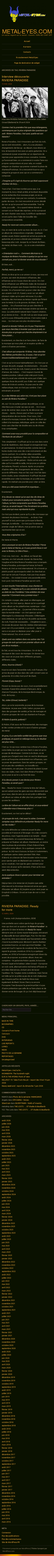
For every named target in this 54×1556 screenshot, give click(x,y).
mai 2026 (6, 1130)
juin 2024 (5, 1204)
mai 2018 (6, 1438)
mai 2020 (6, 1361)
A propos (27, 47)
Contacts (27, 52)
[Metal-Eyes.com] (27, 27)
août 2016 (6, 1506)
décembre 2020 (8, 1339)
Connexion (6, 1533)
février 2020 (7, 1371)
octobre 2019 (7, 1384)
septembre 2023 (9, 1233)
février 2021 (7, 1332)
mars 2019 (6, 1406)
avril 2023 (6, 1249)
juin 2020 (5, 1358)
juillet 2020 (6, 1355)
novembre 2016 (8, 1496)
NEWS (4, 1050)
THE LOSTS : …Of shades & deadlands (29, 1106)
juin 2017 (5, 1474)
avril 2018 (6, 1442)
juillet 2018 (6, 1432)
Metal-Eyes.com (27, 31)
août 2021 (6, 1313)
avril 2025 (6, 1172)
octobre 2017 (7, 1461)
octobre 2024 (7, 1191)
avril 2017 (6, 1480)
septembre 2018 (9, 1425)
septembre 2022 (9, 1271)
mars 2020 (6, 1368)
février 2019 (7, 1409)
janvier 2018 (7, 1451)
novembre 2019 (8, 1380)
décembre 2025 (8, 1146)
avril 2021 (6, 1326)
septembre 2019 (9, 1387)
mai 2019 (6, 1400)
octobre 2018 (7, 1422)
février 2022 (7, 1294)
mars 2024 (6, 1214)
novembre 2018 (8, 1419)
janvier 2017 (7, 1490)
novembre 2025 (8, 1149)
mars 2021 (6, 1329)
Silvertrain (6, 1103)
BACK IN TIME (7, 1021)
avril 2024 (6, 1210)
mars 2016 (6, 1522)
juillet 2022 (6, 1278)
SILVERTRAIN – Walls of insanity (28, 1103)
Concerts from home (11, 1031)
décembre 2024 (8, 1185)
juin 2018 (5, 1435)
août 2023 (6, 1236)
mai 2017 (6, 1477)
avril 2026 (6, 1133)
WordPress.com (8, 1551)
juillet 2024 (6, 1201)
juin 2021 (5, 1320)
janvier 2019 (7, 1413)
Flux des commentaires (11, 1539)
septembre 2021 (9, 1310)
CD (3, 1027)
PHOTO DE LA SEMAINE (12, 1053)
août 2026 (6, 1120)
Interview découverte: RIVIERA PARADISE (16, 78)
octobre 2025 (7, 1153)
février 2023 (7, 1255)
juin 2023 (5, 1242)
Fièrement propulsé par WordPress (16, 1548)
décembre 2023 (8, 1223)
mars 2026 (6, 1136)
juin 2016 (5, 1512)
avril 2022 (6, 1287)
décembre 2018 (8, 1416)
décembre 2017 (8, 1454)
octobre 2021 (7, 1307)
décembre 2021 (8, 1300)
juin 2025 (5, 1165)
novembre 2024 (8, 1188)
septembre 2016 (9, 1502)
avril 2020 (6, 1364)
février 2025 (7, 1178)
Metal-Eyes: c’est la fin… (12, 1070)
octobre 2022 (7, 1268)
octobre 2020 (7, 1345)
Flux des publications (10, 1536)
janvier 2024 (7, 1220)
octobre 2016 (7, 1499)
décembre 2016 (8, 1493)
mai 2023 (6, 1246)
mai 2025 (6, 1169)
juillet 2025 (6, 1162)
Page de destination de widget (27, 63)
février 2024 (7, 1217)
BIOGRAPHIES (7, 1024)
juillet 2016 (6, 1509)
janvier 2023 (7, 1258)
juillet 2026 (6, 1124)
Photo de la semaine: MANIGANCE (27, 1097)
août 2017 (6, 1467)
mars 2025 (6, 1175)
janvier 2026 (7, 1143)
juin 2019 (5, 1397)
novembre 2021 (8, 1303)
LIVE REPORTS (8, 1043)
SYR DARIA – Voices (21, 1100)
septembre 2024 (9, 1194)
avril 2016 (6, 1519)
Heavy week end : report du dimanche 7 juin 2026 (22, 1086)
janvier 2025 (7, 1181)
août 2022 (6, 1275)
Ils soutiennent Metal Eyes (27, 57)
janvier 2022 (7, 1297)
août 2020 (6, 1352)
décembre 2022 (8, 1262)
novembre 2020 (8, 1342)
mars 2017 (6, 1483)
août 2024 (6, 1197)
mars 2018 (6, 1445)
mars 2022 (6, 1291)
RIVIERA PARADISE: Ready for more (20, 908)
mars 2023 (6, 1252)
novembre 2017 (8, 1457)
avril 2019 (6, 1403)
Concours (6, 1034)
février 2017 (7, 1486)
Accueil (27, 41)
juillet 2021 (6, 1316)
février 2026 (7, 1140)
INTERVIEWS (7, 1040)
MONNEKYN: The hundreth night (15, 1074)
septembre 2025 (9, 1156)
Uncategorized (8, 1059)
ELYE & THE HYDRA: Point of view (16, 1077)
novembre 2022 (8, 1265)
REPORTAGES (7, 1056)
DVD (4, 1037)
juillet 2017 (6, 1470)
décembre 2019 (8, 1377)
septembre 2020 (9, 1348)
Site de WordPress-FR (11, 1542)
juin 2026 (5, 1127)
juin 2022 (5, 1281)
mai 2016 (6, 1515)
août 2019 (6, 1390)
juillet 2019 (6, 1393)
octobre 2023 (7, 1230)
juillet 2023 (6, 1239)
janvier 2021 (7, 1335)
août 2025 (6, 1159)
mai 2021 (6, 1323)
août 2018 (6, 1429)
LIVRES (5, 1047)
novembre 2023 (8, 1226)
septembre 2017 (9, 1464)
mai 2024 (6, 1207)
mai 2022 (6, 1284)
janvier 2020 (7, 1374)
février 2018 (7, 1448)
